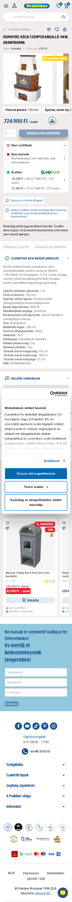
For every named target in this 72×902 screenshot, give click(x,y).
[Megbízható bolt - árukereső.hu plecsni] (14, 839)
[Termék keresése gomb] (63, 17)
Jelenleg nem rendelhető (43, 133)
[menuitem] (6, 6)
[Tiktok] (36, 726)
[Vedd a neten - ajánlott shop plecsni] (26, 839)
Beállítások (52, 460)
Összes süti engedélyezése (36, 473)
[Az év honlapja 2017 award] (63, 827)
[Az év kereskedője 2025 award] (57, 839)
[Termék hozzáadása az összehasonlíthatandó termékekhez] (49, 29)
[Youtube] (27, 726)
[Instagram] (53, 726)
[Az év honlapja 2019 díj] (39, 827)
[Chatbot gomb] (63, 893)
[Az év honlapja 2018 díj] (29, 827)
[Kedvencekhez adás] (57, 29)
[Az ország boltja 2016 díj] (51, 827)
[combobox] (36, 17)
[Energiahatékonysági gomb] (51, 534)
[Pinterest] (44, 726)
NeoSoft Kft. (43, 893)
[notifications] (65, 29)
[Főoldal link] (37, 6)
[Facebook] (18, 726)
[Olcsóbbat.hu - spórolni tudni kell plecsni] (43, 839)
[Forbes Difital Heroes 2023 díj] (18, 827)
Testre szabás (33, 486)
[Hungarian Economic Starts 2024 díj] (8, 827)
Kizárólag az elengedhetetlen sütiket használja (36, 502)
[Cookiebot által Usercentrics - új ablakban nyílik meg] (50, 393)
